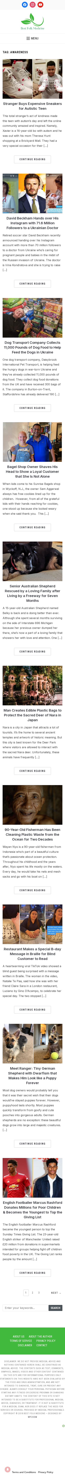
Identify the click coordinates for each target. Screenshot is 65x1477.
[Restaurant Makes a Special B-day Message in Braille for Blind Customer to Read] (32, 906)
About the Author (40, 1336)
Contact (41, 1345)
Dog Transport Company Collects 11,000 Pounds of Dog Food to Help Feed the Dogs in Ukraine (32, 347)
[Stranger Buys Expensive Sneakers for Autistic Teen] (32, 61)
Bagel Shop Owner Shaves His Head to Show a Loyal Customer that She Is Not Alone (32, 471)
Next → (56, 1292)
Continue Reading (32, 159)
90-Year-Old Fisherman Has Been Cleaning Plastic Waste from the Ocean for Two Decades (32, 834)
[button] (32, 38)
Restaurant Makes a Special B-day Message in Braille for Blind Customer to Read (32, 954)
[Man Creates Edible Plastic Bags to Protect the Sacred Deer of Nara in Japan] (32, 668)
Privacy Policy (45, 1340)
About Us (18, 1336)
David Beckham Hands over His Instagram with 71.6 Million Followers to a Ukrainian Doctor (33, 223)
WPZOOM (32, 1417)
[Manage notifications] (7, 1469)
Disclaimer (25, 1345)
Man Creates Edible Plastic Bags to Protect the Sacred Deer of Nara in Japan (33, 715)
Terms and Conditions (24, 1472)
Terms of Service (21, 1340)
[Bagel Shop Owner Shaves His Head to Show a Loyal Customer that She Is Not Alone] (32, 424)
